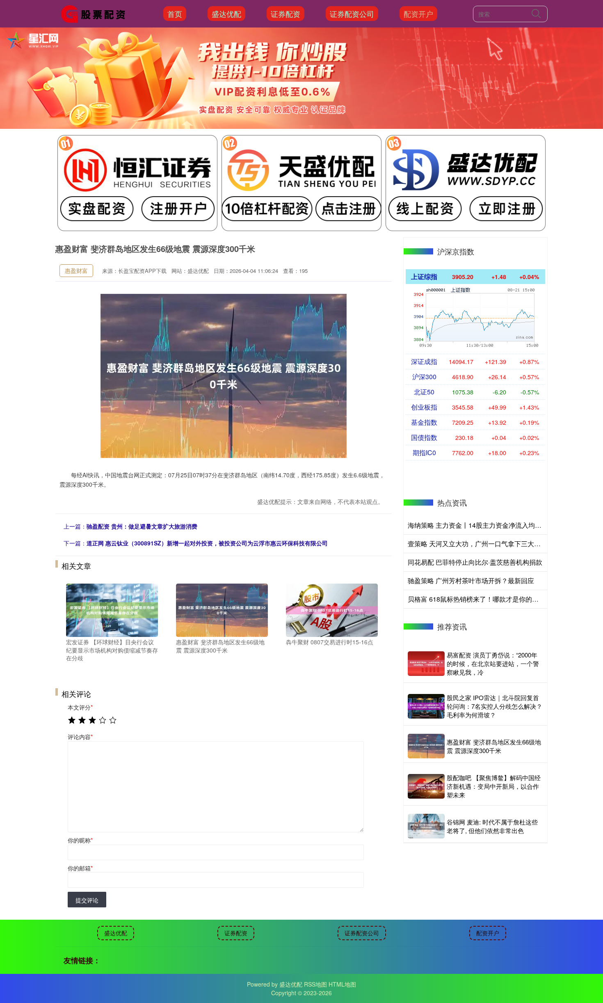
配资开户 (418, 13)
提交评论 (86, 900)
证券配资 (285, 13)
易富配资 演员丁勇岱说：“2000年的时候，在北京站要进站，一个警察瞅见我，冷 (493, 663)
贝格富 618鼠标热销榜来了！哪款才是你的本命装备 (483, 599)
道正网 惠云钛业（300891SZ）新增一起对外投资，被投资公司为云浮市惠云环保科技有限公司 (207, 543)
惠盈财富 (76, 270)
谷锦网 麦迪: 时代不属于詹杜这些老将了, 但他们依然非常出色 (492, 826)
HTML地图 (342, 984)
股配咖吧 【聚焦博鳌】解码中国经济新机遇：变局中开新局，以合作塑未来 (494, 786)
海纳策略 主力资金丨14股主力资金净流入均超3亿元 (483, 525)
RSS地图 (315, 984)
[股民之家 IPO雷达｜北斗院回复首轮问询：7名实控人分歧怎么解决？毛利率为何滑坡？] (426, 706)
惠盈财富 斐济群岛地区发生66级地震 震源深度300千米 (494, 746)
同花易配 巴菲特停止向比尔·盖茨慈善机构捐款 (475, 562)
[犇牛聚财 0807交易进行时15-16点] (332, 609)
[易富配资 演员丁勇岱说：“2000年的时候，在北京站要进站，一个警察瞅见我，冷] (426, 663)
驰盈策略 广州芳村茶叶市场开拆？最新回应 (471, 580)
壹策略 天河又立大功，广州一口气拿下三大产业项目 (484, 543)
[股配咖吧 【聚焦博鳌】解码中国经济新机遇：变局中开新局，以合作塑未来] (426, 786)
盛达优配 (226, 13)
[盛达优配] (95, 13)
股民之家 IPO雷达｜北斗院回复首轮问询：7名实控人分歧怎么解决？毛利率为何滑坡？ (494, 706)
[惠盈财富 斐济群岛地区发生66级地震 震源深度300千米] (222, 609)
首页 (174, 13)
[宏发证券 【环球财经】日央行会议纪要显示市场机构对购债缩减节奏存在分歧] (112, 609)
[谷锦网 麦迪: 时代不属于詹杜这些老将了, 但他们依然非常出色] (426, 826)
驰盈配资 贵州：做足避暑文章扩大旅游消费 (142, 526)
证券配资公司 (352, 13)
